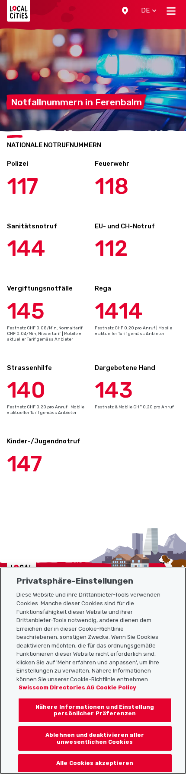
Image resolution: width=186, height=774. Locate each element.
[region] (93, 670)
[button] (125, 11)
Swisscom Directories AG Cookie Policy (77, 687)
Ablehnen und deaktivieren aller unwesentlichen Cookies (94, 738)
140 (26, 390)
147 (24, 464)
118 (111, 186)
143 (114, 390)
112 (111, 249)
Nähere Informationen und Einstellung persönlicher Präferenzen (94, 710)
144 (26, 249)
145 (26, 311)
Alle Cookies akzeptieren (94, 763)
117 (22, 186)
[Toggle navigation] (171, 11)
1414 (119, 311)
